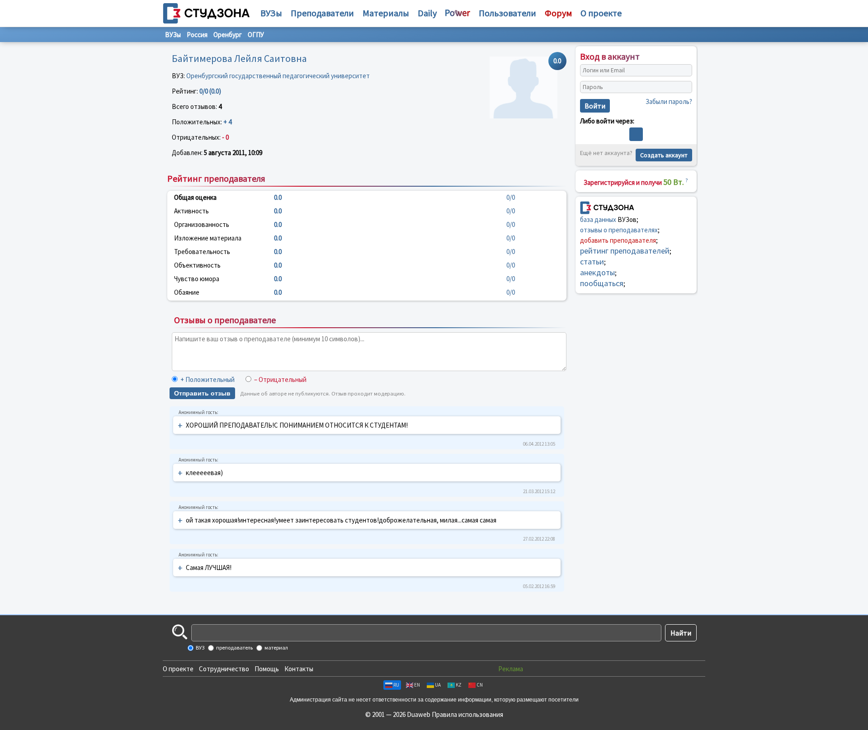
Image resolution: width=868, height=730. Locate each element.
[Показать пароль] (683, 87)
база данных (598, 219)
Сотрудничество (224, 668)
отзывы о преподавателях (619, 230)
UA (438, 685)
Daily (427, 13)
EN (417, 685)
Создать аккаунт (664, 155)
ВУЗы (271, 13)
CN (479, 685)
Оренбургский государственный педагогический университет (278, 75)
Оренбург (227, 34)
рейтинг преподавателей (625, 250)
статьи (592, 261)
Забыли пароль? (669, 101)
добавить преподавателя (618, 240)
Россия (197, 34)
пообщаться (601, 283)
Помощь (267, 668)
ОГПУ (256, 34)
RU (396, 685)
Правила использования (467, 714)
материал (276, 647)
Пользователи (507, 13)
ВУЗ (199, 647)
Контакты (298, 668)
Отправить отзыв (202, 393)
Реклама (510, 668)
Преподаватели (322, 13)
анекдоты (597, 272)
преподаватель (234, 647)
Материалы (386, 13)
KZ (459, 685)
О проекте (178, 668)
